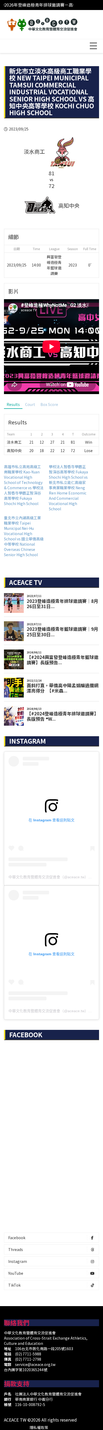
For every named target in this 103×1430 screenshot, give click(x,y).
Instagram (17, 1261)
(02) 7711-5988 (28, 1353)
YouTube (15, 1273)
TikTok (14, 1285)
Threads (15, 1249)
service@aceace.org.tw (35, 1364)
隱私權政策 (39, 1427)
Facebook (16, 1237)
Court (30, 404)
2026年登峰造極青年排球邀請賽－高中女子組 (47, 3)
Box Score (49, 404)
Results (13, 404)
